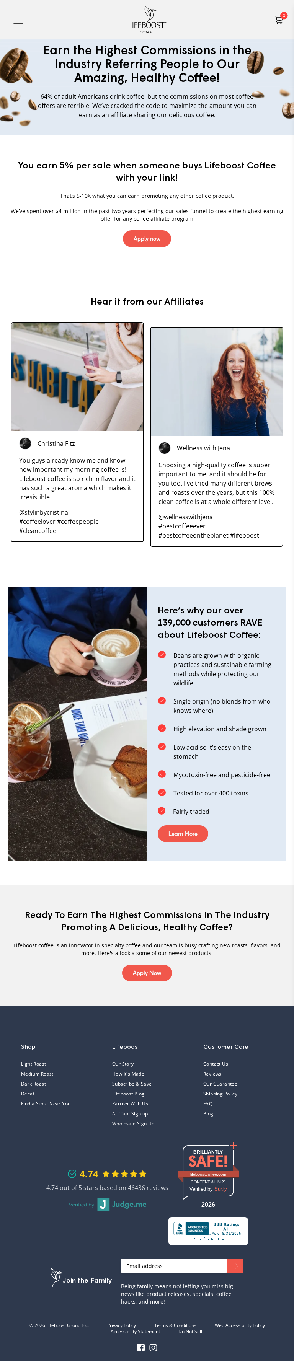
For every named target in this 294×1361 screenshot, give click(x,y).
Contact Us (215, 1064)
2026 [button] (208, 1204)
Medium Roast (37, 1074)
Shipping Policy (220, 1094)
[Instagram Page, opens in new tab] (153, 1347)
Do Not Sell (190, 1331)
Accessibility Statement (135, 1331)
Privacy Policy (121, 1325)
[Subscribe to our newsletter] (235, 1266)
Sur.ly (220, 1189)
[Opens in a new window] (208, 1231)
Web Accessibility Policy (240, 1325)
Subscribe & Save (132, 1084)
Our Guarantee (220, 1084)
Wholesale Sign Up (133, 1124)
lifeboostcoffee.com (214, 1174)
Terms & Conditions (175, 1325)
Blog (208, 1114)
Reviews (212, 1074)
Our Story (123, 1064)
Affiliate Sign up (130, 1114)
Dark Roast (33, 1084)
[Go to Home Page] (148, 19)
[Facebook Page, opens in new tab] (141, 1347)
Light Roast (33, 1064)
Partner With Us (130, 1104)
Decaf (27, 1094)
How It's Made (128, 1074)
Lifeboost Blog (128, 1094)
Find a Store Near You (45, 1104)
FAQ (235, 1104)
